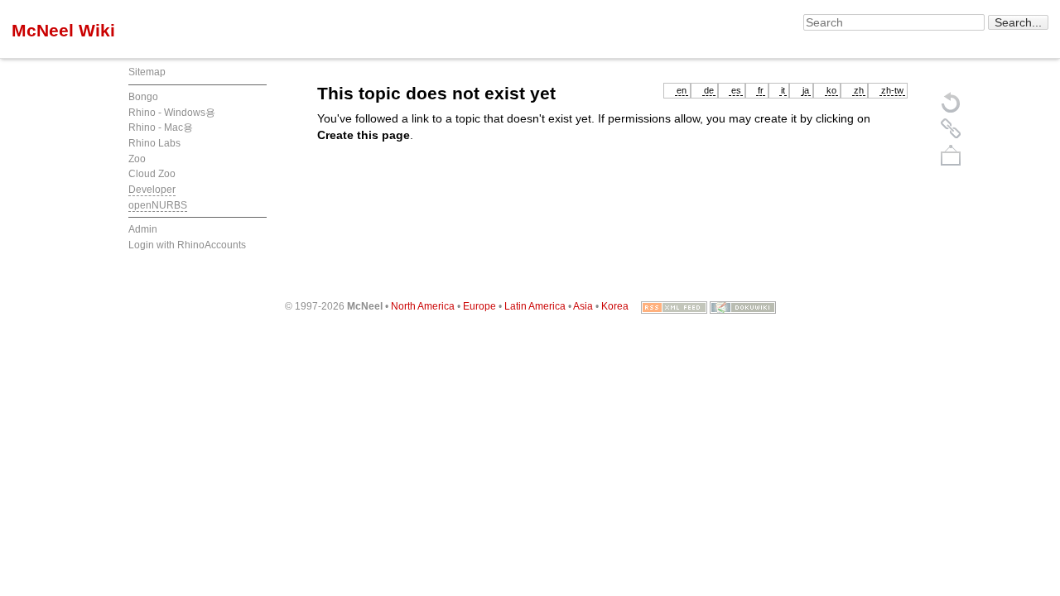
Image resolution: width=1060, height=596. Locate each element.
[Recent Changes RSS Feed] (674, 306)
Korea (615, 306)
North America (423, 306)
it (783, 90)
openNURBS (157, 205)
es (736, 90)
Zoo (137, 159)
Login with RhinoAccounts (187, 245)
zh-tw (892, 90)
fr (761, 90)
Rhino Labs (154, 143)
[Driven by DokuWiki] (743, 306)
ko (831, 90)
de (709, 90)
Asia (583, 306)
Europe (479, 306)
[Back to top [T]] (950, 155)
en (682, 90)
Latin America (535, 306)
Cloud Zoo (152, 174)
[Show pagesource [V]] (950, 102)
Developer (152, 189)
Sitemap (147, 72)
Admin (142, 229)
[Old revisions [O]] (950, 128)
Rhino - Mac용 (160, 127)
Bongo (143, 97)
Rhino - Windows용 (171, 112)
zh (859, 90)
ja (805, 90)
